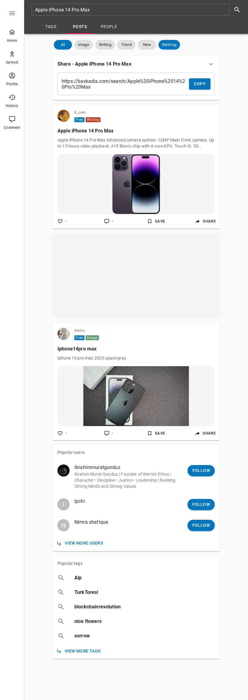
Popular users (71, 452)
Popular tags (70, 563)
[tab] (50, 26)
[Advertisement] (136, 275)
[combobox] (137, 9)
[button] (63, 45)
